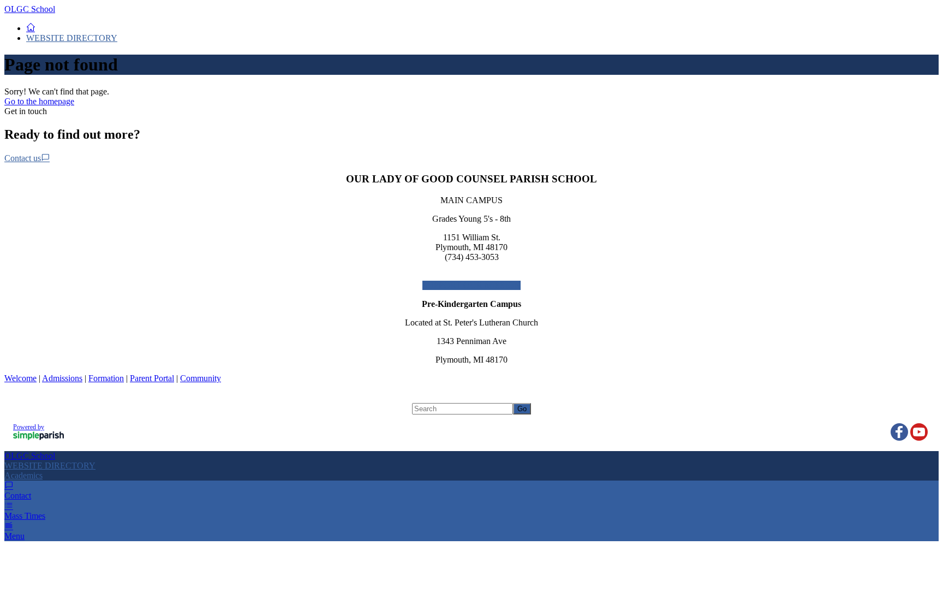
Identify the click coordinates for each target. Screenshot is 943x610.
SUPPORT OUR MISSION (471, 285)
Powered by (28, 427)
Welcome (20, 378)
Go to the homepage (39, 101)
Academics (23, 475)
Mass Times (24, 515)
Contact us (22, 158)
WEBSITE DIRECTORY (71, 38)
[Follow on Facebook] (899, 432)
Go (522, 409)
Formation (106, 378)
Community (200, 378)
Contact (17, 495)
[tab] (471, 476)
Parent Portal (152, 378)
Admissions (62, 378)
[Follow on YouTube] (919, 432)
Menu (14, 536)
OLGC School (29, 9)
